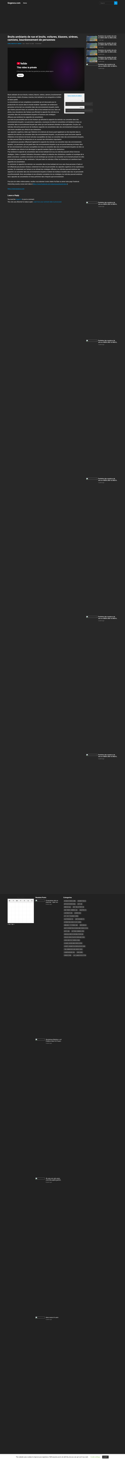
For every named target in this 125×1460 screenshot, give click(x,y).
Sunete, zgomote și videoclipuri (74, 946)
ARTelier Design (69, 904)
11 (28, 909)
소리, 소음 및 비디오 (79, 955)
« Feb (9, 924)
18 (28, 913)
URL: (82, 101)
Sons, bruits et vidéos (14, 43)
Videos (67, 955)
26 (31, 917)
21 (13, 917)
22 (16, 917)
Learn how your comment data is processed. (47, 202)
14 (13, 913)
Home (25, 3)
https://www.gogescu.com (16, 189)
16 (20, 913)
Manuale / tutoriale (71, 925)
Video (79, 952)
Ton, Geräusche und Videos (73, 949)
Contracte (68, 913)
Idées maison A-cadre (52, 1317)
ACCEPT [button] (105, 1457)
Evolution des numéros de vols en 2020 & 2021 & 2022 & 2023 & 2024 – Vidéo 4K (107, 66)
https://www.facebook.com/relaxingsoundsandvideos (50, 184)
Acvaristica (82, 901)
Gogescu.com (14, 3)
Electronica (68, 919)
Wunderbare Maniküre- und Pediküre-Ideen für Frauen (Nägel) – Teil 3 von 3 (53, 1040)
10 (24, 909)
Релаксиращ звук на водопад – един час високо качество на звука (53, 901)
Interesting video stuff (72, 922)
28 (13, 921)
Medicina (83, 925)
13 (9, 913)
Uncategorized (69, 952)
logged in (19, 199)
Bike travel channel (70, 910)
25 (28, 917)
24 (24, 917)
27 (9, 921)
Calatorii (83, 910)
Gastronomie (79, 919)
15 (16, 913)
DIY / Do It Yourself (71, 916)
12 (31, 909)
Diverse (78, 913)
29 (16, 921)
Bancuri (67, 907)
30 (20, 921)
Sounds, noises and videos (73, 943)
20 (9, 917)
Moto (66, 931)
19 (31, 913)
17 (24, 913)
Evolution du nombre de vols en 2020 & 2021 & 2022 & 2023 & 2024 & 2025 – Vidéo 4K (107, 37)
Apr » (12, 924)
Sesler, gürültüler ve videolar (74, 937)
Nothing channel (78, 931)
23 (20, 917)
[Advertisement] (62, 20)
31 (24, 921)
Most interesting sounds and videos (76, 928)
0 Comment (38, 43)
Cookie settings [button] (95, 1457)
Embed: (81, 107)
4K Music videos (69, 901)
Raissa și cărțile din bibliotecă (73, 934)
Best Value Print (78, 907)
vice (23, 43)
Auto (80, 904)
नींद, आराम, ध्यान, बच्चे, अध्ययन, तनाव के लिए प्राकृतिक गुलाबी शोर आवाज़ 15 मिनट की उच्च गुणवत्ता (53, 1179)
